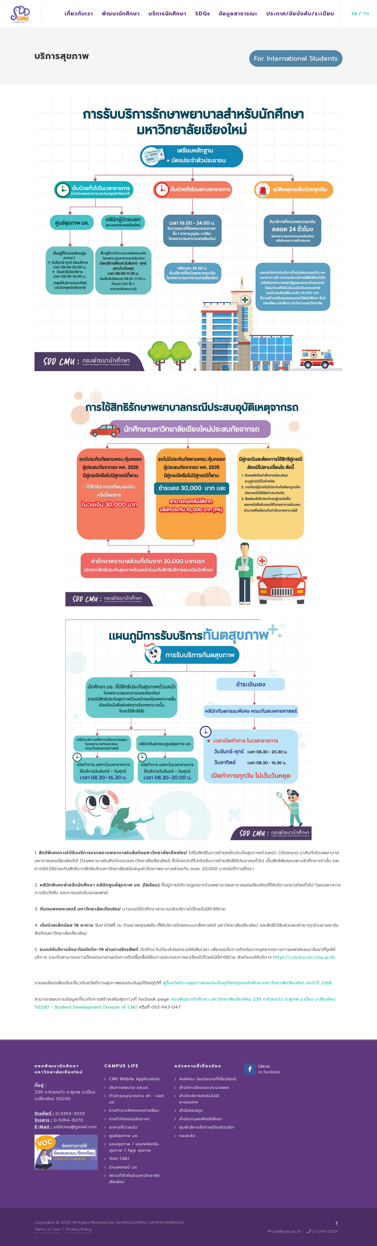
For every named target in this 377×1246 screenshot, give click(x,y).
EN (354, 13)
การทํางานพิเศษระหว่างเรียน (134, 1110)
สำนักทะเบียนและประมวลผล (204, 1087)
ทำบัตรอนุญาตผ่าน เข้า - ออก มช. (136, 1099)
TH (366, 13)
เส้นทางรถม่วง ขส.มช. (129, 1087)
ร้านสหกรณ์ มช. (123, 1167)
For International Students (296, 58)
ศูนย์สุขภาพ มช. (123, 1136)
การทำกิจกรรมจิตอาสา (129, 1119)
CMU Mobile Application (134, 1079)
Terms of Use (47, 1229)
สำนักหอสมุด (191, 1110)
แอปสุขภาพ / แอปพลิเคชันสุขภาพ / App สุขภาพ (134, 1147)
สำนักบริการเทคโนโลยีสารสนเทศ (199, 1099)
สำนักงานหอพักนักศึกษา (200, 1119)
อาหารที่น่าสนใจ (123, 1127)
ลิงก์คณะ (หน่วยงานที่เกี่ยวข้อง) (207, 1079)
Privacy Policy (79, 1229)
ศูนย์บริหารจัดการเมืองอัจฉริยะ (206, 1127)
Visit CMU (119, 1159)
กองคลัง (187, 1136)
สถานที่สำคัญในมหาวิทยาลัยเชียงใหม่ (134, 1178)
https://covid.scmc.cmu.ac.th (304, 957)
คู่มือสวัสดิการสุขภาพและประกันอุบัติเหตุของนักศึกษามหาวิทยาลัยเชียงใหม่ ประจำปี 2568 (247, 983)
